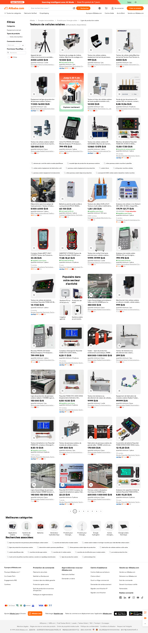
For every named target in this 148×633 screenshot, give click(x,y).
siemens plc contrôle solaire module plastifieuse (48, 163)
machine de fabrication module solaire (66, 542)
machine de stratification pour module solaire (91, 552)
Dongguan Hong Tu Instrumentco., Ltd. (43, 64)
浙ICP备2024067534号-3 (129, 630)
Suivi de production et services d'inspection (43, 589)
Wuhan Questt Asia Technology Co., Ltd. (71, 66)
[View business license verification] (94, 630)
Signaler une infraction (98, 593)
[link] (145, 612)
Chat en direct (95, 576)
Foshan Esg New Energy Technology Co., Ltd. (71, 215)
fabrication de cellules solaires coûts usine (115, 547)
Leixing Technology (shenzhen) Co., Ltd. (71, 151)
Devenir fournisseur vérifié (128, 584)
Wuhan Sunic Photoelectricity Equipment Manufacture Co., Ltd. (43, 109)
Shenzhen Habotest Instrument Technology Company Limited (71, 267)
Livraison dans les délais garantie (44, 580)
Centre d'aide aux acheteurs (100, 572)
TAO (90, 623)
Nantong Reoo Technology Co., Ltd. (99, 109)
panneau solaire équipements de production (81, 168)
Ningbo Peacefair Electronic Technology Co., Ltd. (128, 156)
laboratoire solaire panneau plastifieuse (51, 547)
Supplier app (58, 613)
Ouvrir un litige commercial (100, 580)
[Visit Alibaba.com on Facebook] (120, 597)
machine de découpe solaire (38, 552)
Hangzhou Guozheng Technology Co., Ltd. (43, 267)
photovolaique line (89, 557)
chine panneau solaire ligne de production (79, 173)
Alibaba (32, 20)
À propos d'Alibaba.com (12, 567)
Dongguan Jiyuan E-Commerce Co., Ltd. (128, 220)
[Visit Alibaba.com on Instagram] (133, 597)
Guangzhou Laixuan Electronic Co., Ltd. (100, 218)
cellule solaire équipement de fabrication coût (47, 168)
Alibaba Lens (14, 613)
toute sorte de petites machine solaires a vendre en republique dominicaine (32, 557)
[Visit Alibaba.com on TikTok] (142, 597)
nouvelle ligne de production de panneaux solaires (84, 163)
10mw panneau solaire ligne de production (83, 547)
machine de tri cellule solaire (62, 552)
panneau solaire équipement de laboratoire (46, 173)
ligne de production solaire (70, 557)
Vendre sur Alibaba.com (127, 572)
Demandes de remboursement (101, 584)
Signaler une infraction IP (99, 588)
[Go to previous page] (70, 511)
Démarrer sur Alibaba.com (128, 576)
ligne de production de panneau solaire (21, 547)
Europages (105, 623)
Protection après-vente (41, 584)
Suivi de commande (126, 580)
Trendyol (97, 623)
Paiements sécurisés (40, 572)
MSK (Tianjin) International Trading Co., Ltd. (43, 213)
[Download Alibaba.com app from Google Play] (136, 613)
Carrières (7, 584)
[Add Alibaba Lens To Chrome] (35, 613)
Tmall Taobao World (63, 623)
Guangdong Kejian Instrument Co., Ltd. (128, 64)
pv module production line (119, 552)
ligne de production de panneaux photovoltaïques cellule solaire (28, 542)
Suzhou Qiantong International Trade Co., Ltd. (100, 151)
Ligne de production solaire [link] (90, 20)
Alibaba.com (107, 613)
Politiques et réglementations (43, 594)
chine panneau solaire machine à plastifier (119, 163)
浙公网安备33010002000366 (109, 630)
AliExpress (43, 623)
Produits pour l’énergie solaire (67, 20)
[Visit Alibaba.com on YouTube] (138, 597)
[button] (74, 8)
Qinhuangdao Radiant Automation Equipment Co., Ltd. (43, 151)
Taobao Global (83, 623)
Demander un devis (68, 578)
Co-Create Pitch (9, 576)
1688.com (51, 623)
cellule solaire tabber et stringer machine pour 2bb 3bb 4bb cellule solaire (106, 542)
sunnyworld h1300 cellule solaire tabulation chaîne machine (116, 173)
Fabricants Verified (68, 574)
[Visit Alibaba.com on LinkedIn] (125, 597)
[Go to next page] (101, 511)
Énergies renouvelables (46, 20)
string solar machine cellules (124, 168)
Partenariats (123, 588)
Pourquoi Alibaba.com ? (12, 572)
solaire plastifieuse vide (16, 552)
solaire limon (105, 168)
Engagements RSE (10, 580)
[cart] (106, 8)
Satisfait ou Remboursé (41, 576)
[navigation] (16, 266)
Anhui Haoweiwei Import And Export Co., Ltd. (128, 109)
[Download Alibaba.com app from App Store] (120, 613)
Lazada (74, 623)
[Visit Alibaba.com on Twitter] (129, 597)
